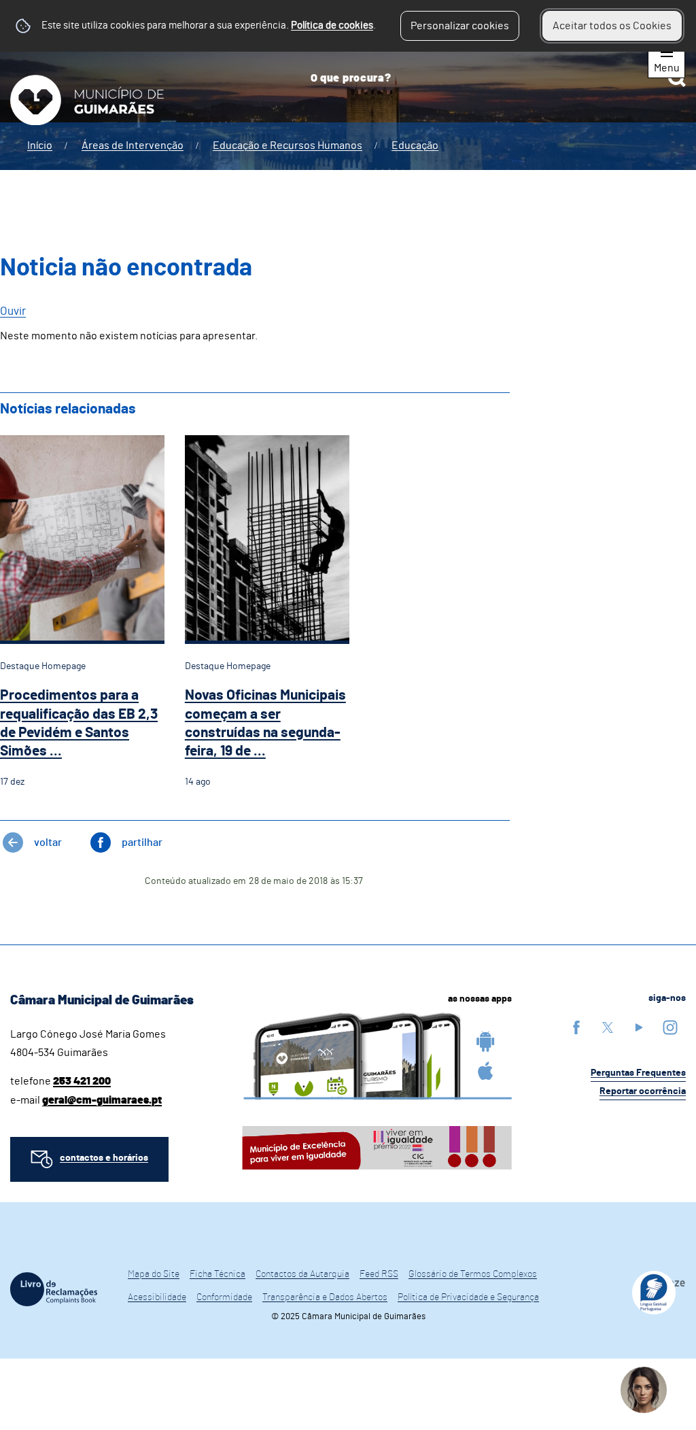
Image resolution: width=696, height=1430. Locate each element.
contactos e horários (104, 1158)
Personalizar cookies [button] (460, 25)
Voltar (48, 842)
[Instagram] (670, 1027)
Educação (415, 145)
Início (39, 145)
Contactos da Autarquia (302, 1274)
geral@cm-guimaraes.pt (102, 1100)
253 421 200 (82, 1081)
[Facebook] (576, 1027)
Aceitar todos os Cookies (612, 25)
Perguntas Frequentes (638, 1073)
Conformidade (224, 1297)
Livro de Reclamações (53, 1289)
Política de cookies (332, 25)
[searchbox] (493, 78)
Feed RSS (379, 1274)
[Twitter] (607, 1027)
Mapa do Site (153, 1274)
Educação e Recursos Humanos (287, 145)
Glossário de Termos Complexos (472, 1274)
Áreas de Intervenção (133, 145)
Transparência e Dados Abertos (324, 1297)
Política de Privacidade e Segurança (468, 1297)
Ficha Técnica (217, 1274)
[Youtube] (639, 1027)
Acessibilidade (157, 1297)
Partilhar (142, 842)
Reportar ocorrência (642, 1091)
